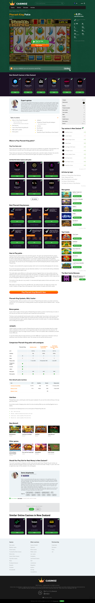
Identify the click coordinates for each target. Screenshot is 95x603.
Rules (10, 560)
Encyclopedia (12, 569)
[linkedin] (21, 475)
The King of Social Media (15, 385)
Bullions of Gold (14, 388)
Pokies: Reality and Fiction (67, 177)
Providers (11, 567)
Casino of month (34, 545)
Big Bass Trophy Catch (77, 192)
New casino (11, 545)
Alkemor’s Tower (14, 391)
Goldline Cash (33, 347)
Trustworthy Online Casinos (15, 551)
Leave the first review (79, 16)
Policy (53, 549)
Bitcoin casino (33, 549)
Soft (31, 560)
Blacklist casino (12, 547)
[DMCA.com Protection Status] (47, 594)
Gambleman (75, 241)
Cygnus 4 (74, 206)
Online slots (11, 554)
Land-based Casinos (34, 558)
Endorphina (75, 235)
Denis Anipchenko (15, 109)
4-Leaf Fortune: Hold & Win (78, 263)
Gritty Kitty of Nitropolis (78, 199)
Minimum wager (47, 235)
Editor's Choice (30, 235)
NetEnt (23, 453)
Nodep (11, 214)
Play (15, 92)
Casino (12, 7)
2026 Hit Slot (75, 255)
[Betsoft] (84, 103)
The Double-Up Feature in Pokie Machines (71, 183)
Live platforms (33, 572)
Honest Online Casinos (14, 556)
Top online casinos (13, 558)
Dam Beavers (75, 220)
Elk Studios (75, 200)
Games (19, 7)
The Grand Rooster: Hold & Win (54, 347)
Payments (32, 547)
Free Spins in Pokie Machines (68, 181)
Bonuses (25, 7)
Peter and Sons (51, 453)
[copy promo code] (17, 89)
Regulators (32, 565)
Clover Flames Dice (76, 248)
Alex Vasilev (20, 498)
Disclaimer (54, 547)
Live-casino (33, 554)
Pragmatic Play (75, 193)
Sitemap (32, 569)
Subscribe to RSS (48, 597)
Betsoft (10, 435)
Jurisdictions (33, 563)
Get (17, 221)
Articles (33, 7)
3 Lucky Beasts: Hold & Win (44, 347)
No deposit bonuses (13, 563)
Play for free (77, 196)
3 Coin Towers (75, 234)
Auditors (32, 567)
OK (61, 601)
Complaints (32, 556)
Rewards (11, 565)
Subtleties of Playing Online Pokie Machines (71, 175)
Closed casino (12, 549)
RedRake (37, 453)
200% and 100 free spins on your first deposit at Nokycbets (79, 276)
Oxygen (74, 213)
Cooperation (54, 545)
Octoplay (11, 455)
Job (52, 551)
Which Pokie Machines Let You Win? (69, 179)
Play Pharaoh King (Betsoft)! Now (34, 292)
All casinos (34, 199)
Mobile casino (33, 551)
